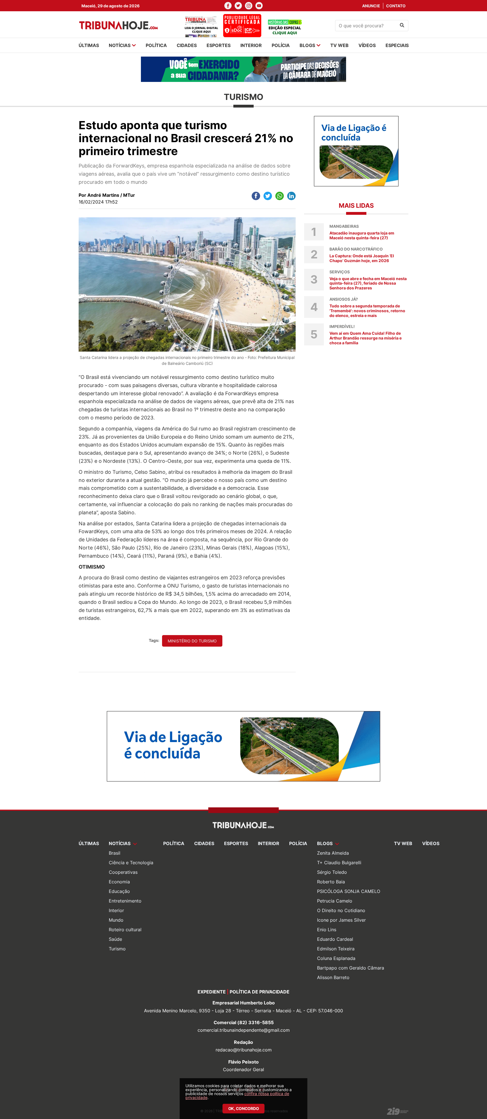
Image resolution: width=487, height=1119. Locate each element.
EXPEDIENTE (212, 992)
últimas (89, 45)
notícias (119, 45)
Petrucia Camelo (334, 901)
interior (251, 45)
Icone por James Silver (341, 920)
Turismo (117, 949)
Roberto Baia (331, 882)
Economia (119, 882)
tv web (339, 45)
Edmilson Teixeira (336, 949)
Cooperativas (123, 872)
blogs (307, 45)
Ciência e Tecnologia (131, 862)
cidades (187, 45)
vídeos (367, 45)
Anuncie (371, 5)
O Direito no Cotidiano (341, 910)
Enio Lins (326, 929)
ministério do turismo (192, 640)
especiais (397, 45)
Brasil (114, 853)
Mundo (116, 920)
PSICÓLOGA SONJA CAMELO (348, 891)
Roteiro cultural (125, 929)
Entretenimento (125, 901)
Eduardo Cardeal (335, 939)
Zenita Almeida (333, 853)
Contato (396, 5)
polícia (281, 45)
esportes (219, 45)
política (156, 45)
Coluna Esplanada (336, 958)
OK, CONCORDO (243, 1108)
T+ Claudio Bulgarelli (339, 862)
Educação (119, 891)
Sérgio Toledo (332, 872)
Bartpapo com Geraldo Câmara (350, 968)
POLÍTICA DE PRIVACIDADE (259, 992)
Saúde (115, 939)
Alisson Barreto (333, 977)
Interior (116, 910)
